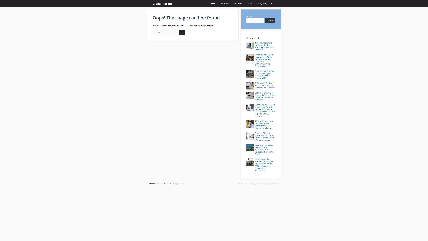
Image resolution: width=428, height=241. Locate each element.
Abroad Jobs (224, 3)
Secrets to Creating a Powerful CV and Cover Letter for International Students (265, 96)
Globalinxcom (162, 3)
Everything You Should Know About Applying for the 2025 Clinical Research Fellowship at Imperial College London (265, 110)
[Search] (182, 32)
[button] (272, 3)
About (249, 3)
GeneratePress (178, 184)
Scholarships (238, 3)
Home (212, 3)
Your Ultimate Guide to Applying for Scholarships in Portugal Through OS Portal (264, 149)
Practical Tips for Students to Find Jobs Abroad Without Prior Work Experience (264, 136)
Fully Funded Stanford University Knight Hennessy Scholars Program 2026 (265, 74)
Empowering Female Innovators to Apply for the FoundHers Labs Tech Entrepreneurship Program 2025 (264, 60)
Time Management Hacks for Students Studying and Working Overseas (265, 46)
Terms (252, 184)
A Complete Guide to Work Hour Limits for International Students (265, 85)
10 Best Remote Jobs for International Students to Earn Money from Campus (264, 124)
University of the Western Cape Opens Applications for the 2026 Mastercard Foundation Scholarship (264, 165)
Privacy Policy (261, 3)
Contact (276, 184)
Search (249, 16)
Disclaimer (261, 184)
